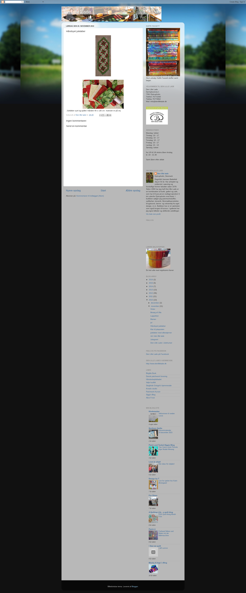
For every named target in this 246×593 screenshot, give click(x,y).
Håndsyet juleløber (158, 326)
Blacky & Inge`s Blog (158, 563)
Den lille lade (162, 174)
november (155, 306)
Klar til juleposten (157, 329)
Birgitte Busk (151, 373)
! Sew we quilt (155, 546)
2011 (151, 296)
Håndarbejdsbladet (153, 379)
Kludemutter (154, 411)
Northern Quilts (155, 428)
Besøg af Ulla (155, 312)
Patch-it (152, 529)
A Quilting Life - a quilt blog (161, 512)
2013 (151, 290)
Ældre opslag (133, 190)
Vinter (152, 309)
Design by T (154, 479)
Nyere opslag (73, 190)
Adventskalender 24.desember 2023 (165, 431)
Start (103, 190)
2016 (151, 280)
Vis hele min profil (153, 214)
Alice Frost (150, 398)
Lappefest (154, 316)
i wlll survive (163, 548)
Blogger (135, 586)
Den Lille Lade (76, 11)
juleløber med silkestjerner (161, 333)
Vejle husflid (151, 382)
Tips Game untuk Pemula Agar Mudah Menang (168, 448)
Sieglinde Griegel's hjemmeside (159, 386)
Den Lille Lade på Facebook (157, 354)
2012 (151, 293)
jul (151, 323)
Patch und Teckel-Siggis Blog (162, 445)
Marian (153, 319)
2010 (151, 300)
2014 (151, 286)
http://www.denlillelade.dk (156, 364)
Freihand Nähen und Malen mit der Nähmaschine (166, 533)
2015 (151, 283)
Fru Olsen (153, 495)
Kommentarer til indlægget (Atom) (90, 196)
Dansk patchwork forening (156, 376)
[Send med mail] (100, 115)
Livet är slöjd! (155, 462)
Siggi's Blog (150, 395)
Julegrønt (154, 339)
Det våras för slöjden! (167, 464)
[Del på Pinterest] (110, 115)
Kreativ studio (151, 389)
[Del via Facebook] (107, 115)
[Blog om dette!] (103, 115)
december (155, 303)
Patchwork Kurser (153, 392)
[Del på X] (105, 115)
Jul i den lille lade (157, 336)
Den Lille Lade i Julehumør (161, 343)
